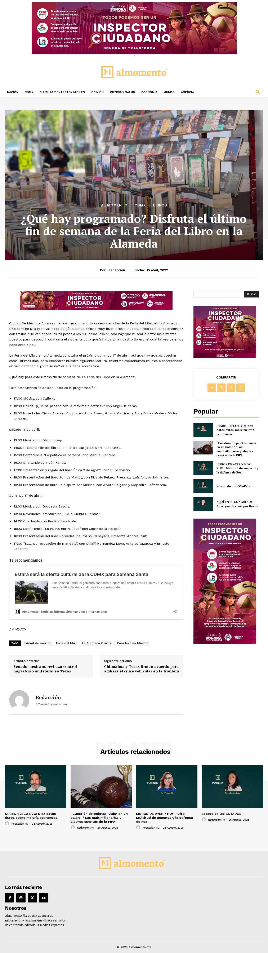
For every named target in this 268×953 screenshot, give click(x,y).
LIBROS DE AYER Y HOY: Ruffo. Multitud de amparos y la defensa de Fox (237, 468)
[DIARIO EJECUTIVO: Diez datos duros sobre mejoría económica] (203, 430)
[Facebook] (211, 387)
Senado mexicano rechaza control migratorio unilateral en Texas (45, 668)
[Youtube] (43, 897)
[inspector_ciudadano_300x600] (224, 642)
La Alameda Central (97, 643)
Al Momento (114, 205)
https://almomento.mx (51, 704)
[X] (221, 387)
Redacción (116, 270)
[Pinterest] (231, 387)
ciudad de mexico (37, 643)
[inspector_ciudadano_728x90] (96, 308)
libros (160, 205)
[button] (234, 92)
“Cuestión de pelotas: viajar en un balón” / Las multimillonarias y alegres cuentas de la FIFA (236, 449)
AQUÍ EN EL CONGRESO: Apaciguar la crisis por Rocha (237, 504)
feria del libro (66, 643)
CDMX (140, 205)
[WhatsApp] (240, 387)
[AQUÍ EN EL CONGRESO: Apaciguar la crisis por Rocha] (203, 504)
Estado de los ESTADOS (233, 486)
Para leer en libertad (133, 643)
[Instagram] (21, 897)
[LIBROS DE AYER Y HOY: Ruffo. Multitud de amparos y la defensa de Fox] (203, 468)
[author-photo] (7, 823)
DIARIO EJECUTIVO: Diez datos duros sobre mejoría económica (235, 430)
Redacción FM (19, 823)
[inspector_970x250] (134, 28)
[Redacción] (19, 700)
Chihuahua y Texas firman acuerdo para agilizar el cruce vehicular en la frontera (141, 668)
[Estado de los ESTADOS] (203, 486)
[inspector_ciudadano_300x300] (224, 357)
